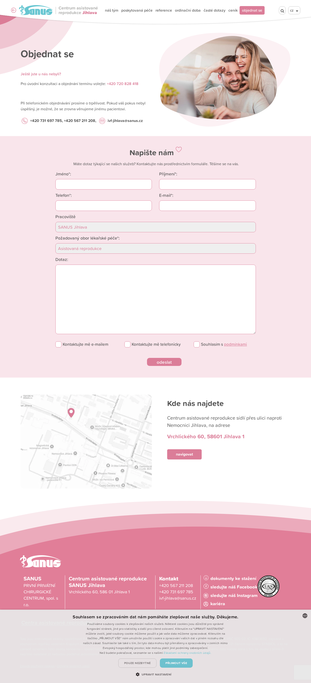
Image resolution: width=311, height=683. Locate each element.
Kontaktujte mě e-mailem (85, 344)
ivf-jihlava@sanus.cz (125, 120)
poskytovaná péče (137, 10)
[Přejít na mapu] (86, 442)
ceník (233, 10)
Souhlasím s (224, 344)
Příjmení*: (168, 174)
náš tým (111, 10)
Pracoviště (65, 216)
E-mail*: (166, 195)
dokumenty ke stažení (233, 578)
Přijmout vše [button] (176, 663)
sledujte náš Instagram (234, 595)
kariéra (217, 604)
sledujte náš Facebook (233, 587)
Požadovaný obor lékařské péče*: (87, 238)
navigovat (184, 454)
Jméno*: (63, 174)
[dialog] (155, 646)
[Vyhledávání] (282, 10)
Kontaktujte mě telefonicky (156, 344)
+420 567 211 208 (176, 585)
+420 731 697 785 (46, 120)
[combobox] (304, 615)
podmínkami (235, 344)
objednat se (252, 10)
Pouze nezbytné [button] (137, 663)
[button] (155, 674)
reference (164, 10)
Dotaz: (61, 259)
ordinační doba (188, 10)
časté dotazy (214, 10)
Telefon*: (63, 195)
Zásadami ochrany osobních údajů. (187, 653)
